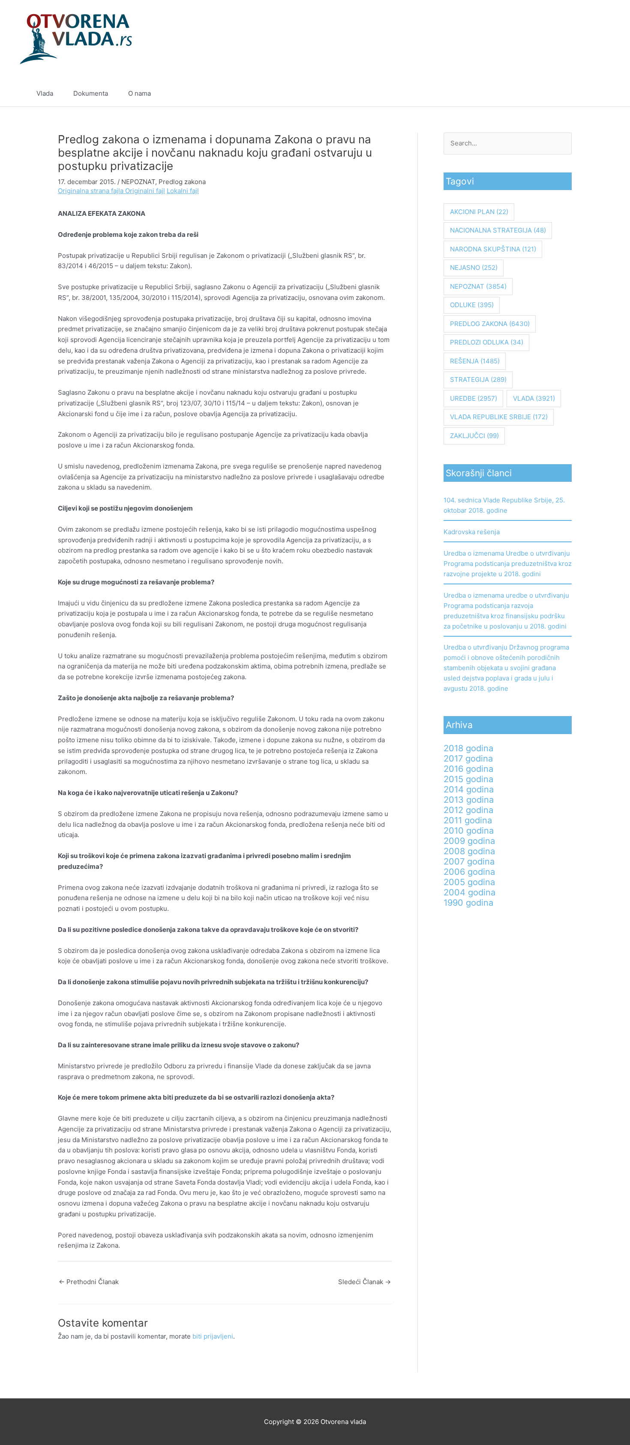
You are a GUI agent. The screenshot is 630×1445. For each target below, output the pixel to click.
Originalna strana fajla (91, 191)
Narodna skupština (493, 249)
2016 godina (468, 769)
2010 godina (469, 830)
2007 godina (469, 861)
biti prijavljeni (212, 1336)
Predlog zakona (182, 182)
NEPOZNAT (138, 182)
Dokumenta (90, 93)
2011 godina (468, 820)
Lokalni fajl (183, 191)
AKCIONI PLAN (479, 212)
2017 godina (468, 758)
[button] (590, 93)
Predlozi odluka (486, 342)
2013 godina (469, 800)
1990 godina (468, 903)
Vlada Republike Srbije (499, 417)
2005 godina (469, 882)
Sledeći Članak (364, 1282)
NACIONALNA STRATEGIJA (498, 230)
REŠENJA (475, 361)
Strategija (478, 379)
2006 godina (469, 872)
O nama (139, 93)
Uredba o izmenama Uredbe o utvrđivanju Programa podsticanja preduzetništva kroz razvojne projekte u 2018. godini (508, 563)
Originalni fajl (145, 191)
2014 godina (469, 789)
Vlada (44, 93)
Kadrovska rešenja (472, 532)
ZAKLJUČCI (474, 436)
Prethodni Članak (89, 1282)
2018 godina (468, 748)
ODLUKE (472, 305)
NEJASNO (474, 267)
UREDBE (473, 398)
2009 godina (469, 841)
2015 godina (468, 779)
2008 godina (469, 851)
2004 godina (469, 892)
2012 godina (468, 810)
